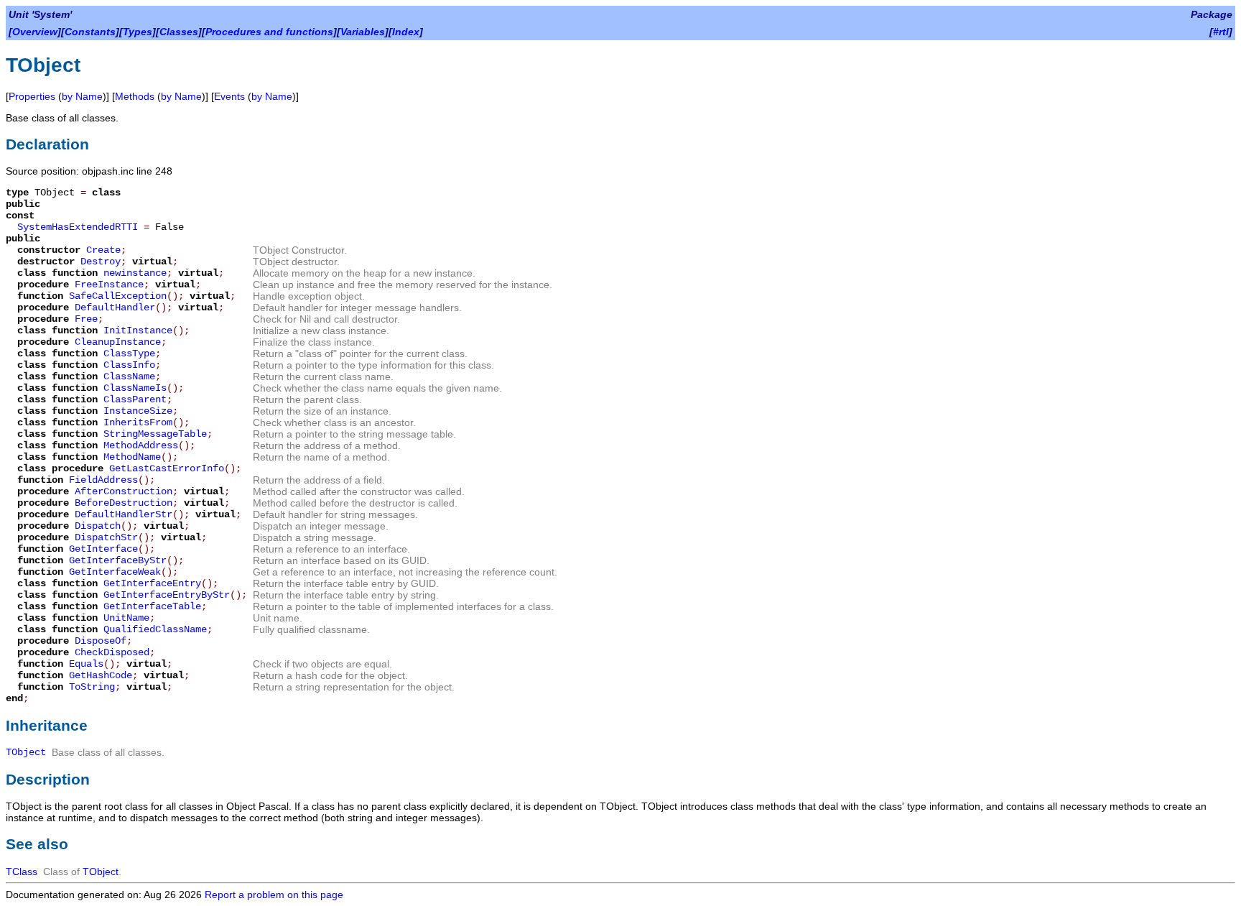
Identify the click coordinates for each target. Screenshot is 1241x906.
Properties (32, 96)
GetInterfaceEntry (152, 583)
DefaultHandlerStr (123, 514)
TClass (21, 871)
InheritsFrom (137, 422)
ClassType (129, 353)
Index (405, 31)
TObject (26, 752)
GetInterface (103, 549)
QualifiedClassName (155, 629)
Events (229, 96)
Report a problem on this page (274, 894)
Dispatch (98, 526)
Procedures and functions (269, 31)
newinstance (135, 273)
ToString (92, 687)
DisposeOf (100, 641)
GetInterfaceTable (152, 606)
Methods (134, 96)
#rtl (1221, 31)
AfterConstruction (123, 491)
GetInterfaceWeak (115, 572)
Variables (362, 31)
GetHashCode (100, 675)
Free (86, 319)
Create (103, 250)
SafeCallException (118, 296)
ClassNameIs (135, 388)
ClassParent (135, 399)
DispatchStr (106, 537)
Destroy (100, 261)
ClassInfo (129, 365)
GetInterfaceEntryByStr (166, 595)
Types (137, 31)
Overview (34, 31)
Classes (178, 31)
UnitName (126, 618)
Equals (86, 664)
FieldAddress (103, 480)
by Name (82, 96)
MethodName (132, 457)
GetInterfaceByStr (118, 560)
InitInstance (137, 330)
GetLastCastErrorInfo (166, 468)
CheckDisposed (112, 652)
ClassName (129, 376)
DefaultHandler (115, 307)
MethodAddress (140, 445)
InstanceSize (137, 411)
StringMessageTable (155, 434)
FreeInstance (109, 284)
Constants (90, 31)
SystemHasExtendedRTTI (77, 227)
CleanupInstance (118, 342)
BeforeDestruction (123, 503)
